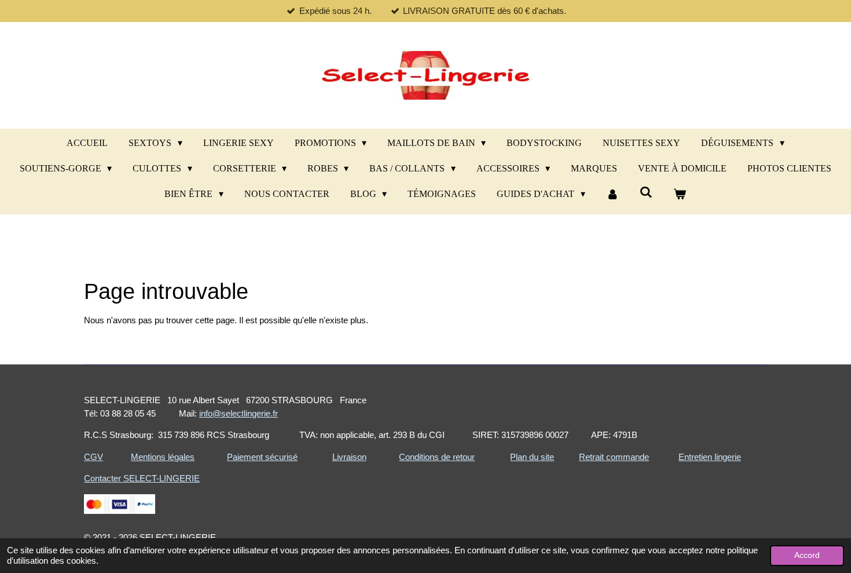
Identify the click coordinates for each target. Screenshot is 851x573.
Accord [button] (807, 555)
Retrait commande (614, 457)
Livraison (349, 457)
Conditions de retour (437, 457)
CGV (93, 457)
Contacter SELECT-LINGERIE (142, 478)
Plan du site (532, 457)
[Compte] (612, 194)
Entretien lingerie (709, 457)
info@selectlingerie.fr (238, 413)
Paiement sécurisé (262, 457)
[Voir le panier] (680, 194)
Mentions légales (163, 457)
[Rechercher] (646, 192)
